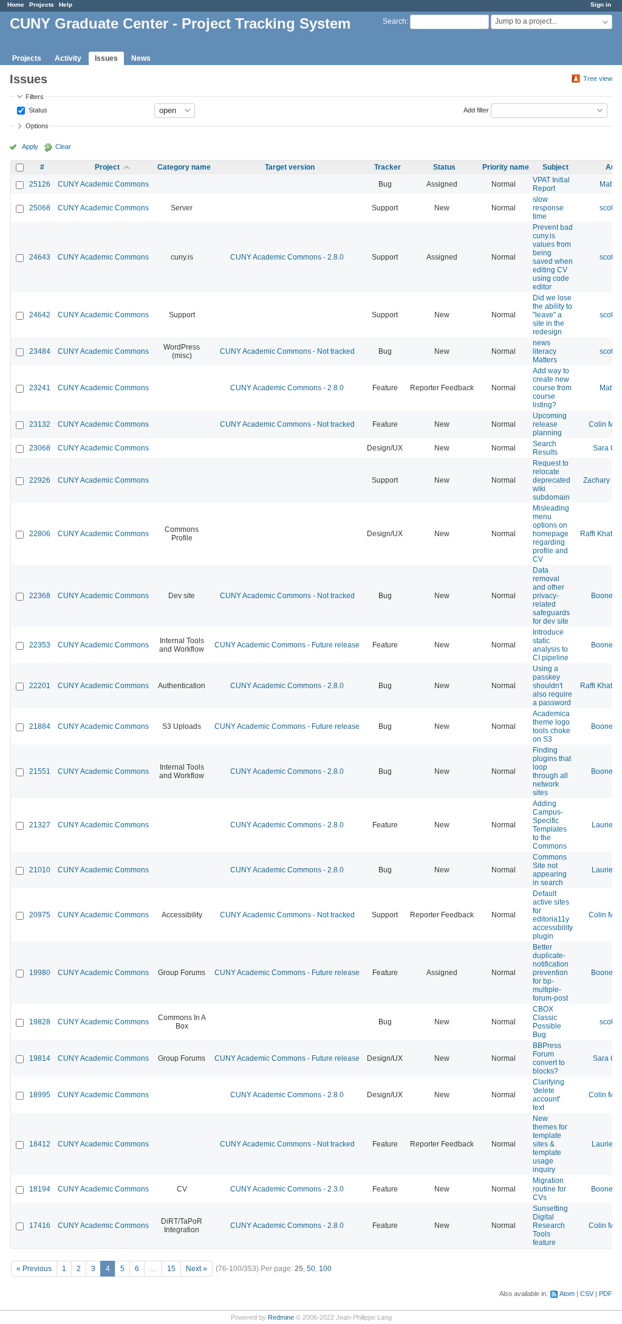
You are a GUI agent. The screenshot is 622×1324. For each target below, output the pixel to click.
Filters (35, 96)
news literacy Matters (545, 351)
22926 (39, 480)
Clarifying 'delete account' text (548, 1095)
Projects (41, 4)
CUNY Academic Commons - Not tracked (287, 351)
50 (311, 1268)
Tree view (597, 78)
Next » (196, 1268)
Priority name (505, 167)
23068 (39, 448)
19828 (39, 1022)
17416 (39, 1225)
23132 (39, 424)
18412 (39, 1144)
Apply (30, 146)
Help (65, 4)
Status (37, 109)
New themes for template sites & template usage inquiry (550, 1144)
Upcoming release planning (550, 424)
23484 (39, 351)
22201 (39, 685)
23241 (39, 388)
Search (394, 21)
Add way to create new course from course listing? (552, 388)
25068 (39, 208)
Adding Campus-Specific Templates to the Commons (550, 824)
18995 (39, 1095)
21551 (39, 771)
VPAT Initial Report (551, 184)
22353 (39, 645)
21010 (39, 870)
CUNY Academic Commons (103, 184)
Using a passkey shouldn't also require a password (552, 685)
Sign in (600, 4)
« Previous (34, 1268)
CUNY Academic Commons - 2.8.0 (287, 257)
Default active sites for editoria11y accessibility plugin (553, 914)
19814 (39, 1058)
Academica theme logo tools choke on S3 (551, 726)
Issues (106, 58)
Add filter (476, 109)
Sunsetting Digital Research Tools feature (550, 1225)
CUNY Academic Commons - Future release (287, 645)
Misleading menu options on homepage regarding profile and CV (551, 534)
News (141, 58)
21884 (39, 726)
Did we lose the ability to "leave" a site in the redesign (552, 315)
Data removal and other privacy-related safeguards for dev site (551, 596)
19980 (39, 972)
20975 (39, 915)
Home (15, 4)
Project (107, 167)
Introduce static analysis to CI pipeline (551, 645)
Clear (63, 146)
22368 (39, 595)
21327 (39, 825)
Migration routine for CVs (549, 1189)
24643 (39, 257)
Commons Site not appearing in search (550, 870)
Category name (184, 167)
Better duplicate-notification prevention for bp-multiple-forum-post (551, 972)
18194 (39, 1189)
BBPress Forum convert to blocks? (549, 1058)
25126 (39, 184)
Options (37, 125)
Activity (68, 58)
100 (325, 1268)
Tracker (387, 167)
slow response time (548, 208)
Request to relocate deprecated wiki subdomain (551, 480)
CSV (586, 1293)
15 (171, 1268)
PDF (605, 1293)
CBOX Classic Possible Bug (547, 1022)
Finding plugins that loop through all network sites (552, 771)
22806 (39, 533)
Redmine (281, 1317)
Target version (290, 167)
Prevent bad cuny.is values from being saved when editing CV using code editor (553, 257)
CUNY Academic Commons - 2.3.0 (287, 1189)
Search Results (545, 448)
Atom (567, 1293)
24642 (39, 315)
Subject (555, 167)
